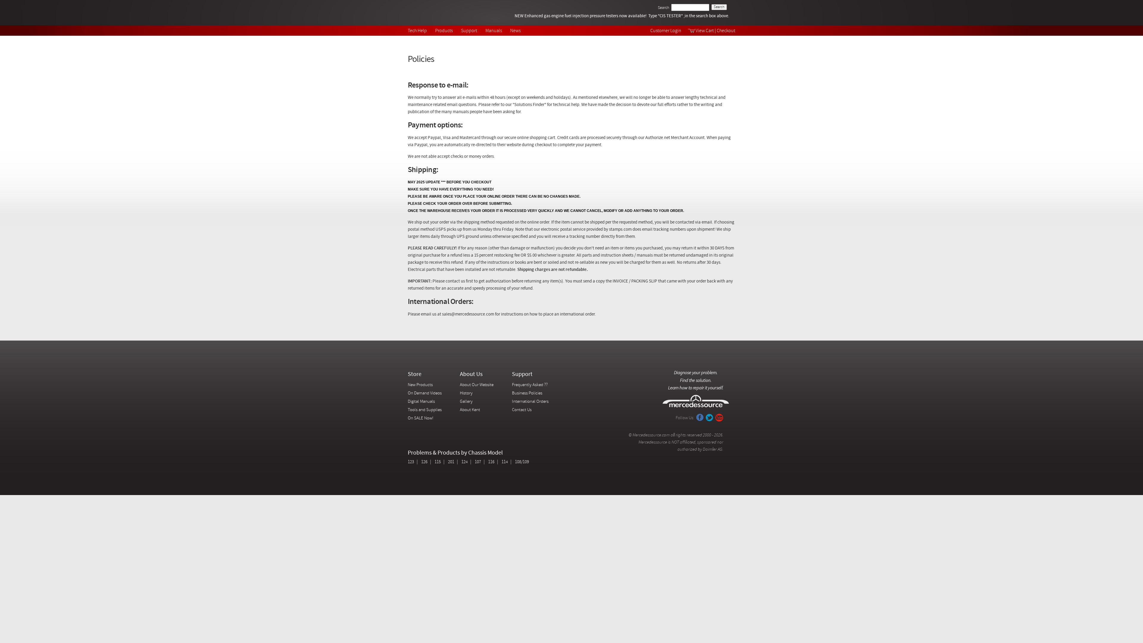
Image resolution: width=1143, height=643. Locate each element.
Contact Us (522, 410)
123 (411, 462)
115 (438, 462)
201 (451, 462)
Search (663, 8)
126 (424, 462)
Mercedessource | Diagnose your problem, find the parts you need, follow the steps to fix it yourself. (438, 12)
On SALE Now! (420, 418)
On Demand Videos (425, 393)
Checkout (726, 31)
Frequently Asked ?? (530, 385)
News (515, 31)
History (466, 393)
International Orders (530, 401)
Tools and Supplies (425, 410)
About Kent (470, 410)
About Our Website (477, 385)
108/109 (522, 462)
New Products (420, 385)
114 (505, 462)
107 (478, 462)
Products (444, 31)
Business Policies (527, 393)
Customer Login (665, 31)
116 (491, 462)
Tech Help (417, 31)
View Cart (705, 31)
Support (469, 31)
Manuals (493, 31)
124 (464, 462)
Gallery (466, 401)
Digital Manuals (421, 401)
